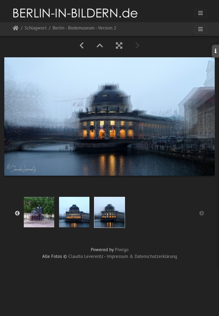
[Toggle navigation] (200, 13)
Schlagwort (36, 28)
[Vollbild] (119, 45)
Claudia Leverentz (85, 256)
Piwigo (121, 250)
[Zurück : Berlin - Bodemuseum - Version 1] (81, 45)
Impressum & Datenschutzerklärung (142, 256)
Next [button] (201, 213)
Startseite (16, 29)
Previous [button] (17, 213)
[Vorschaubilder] (100, 45)
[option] (39, 212)
